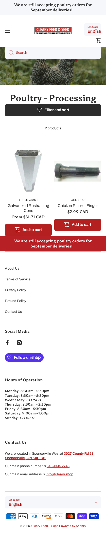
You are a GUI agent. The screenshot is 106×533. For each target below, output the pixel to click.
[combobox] (53, 53)
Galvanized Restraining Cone (28, 208)
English (94, 31)
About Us (12, 268)
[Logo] (53, 30)
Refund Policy (15, 301)
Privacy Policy (15, 290)
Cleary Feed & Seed (44, 526)
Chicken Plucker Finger (78, 206)
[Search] (9, 53)
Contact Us (13, 312)
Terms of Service (18, 279)
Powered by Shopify (72, 526)
